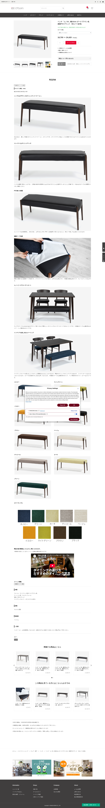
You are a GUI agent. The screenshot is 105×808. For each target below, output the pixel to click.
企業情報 (56, 789)
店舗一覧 (35, 789)
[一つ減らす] (63, 43)
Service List (42, 410)
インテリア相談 (37, 794)
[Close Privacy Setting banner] (78, 388)
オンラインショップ (23, 751)
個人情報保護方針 (78, 797)
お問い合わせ (77, 791)
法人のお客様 (57, 791)
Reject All (62, 405)
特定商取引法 (77, 794)
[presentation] (14, 64)
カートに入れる (71, 42)
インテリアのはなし (17, 791)
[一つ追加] (63, 42)
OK (74, 405)
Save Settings (74, 419)
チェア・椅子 (34, 751)
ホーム (14, 751)
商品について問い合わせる (66, 58)
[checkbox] (75, 414)
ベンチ (15, 639)
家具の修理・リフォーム (18, 794)
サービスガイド (37, 791)
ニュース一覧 (16, 789)
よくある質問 (77, 789)
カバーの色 (60, 29)
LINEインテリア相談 (38, 797)
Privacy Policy (28, 401)
